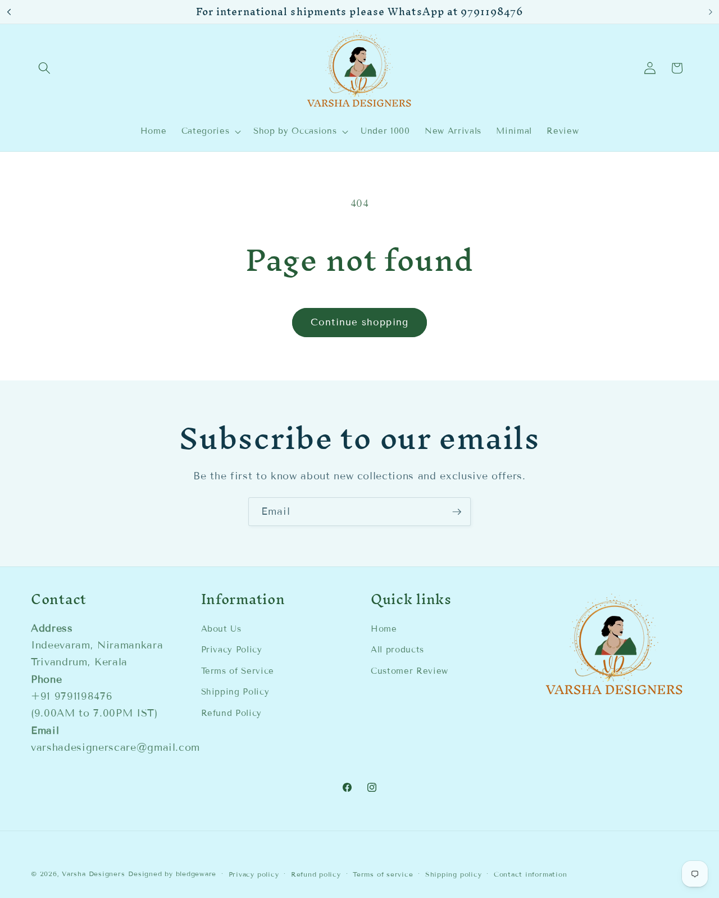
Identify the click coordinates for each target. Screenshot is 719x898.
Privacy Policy (231, 650)
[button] (44, 68)
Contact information (530, 874)
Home (384, 629)
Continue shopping (359, 322)
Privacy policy (254, 874)
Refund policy (316, 874)
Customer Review (409, 671)
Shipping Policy (235, 692)
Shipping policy (453, 874)
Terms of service (383, 874)
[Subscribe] (456, 512)
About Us (221, 629)
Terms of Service (238, 671)
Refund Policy (231, 713)
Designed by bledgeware (172, 873)
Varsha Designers (93, 873)
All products (397, 650)
